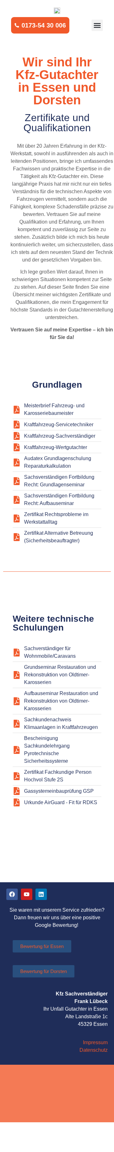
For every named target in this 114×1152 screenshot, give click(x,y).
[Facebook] (12, 894)
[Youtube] (26, 894)
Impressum (95, 1042)
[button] (97, 25)
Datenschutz (93, 1050)
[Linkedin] (41, 894)
